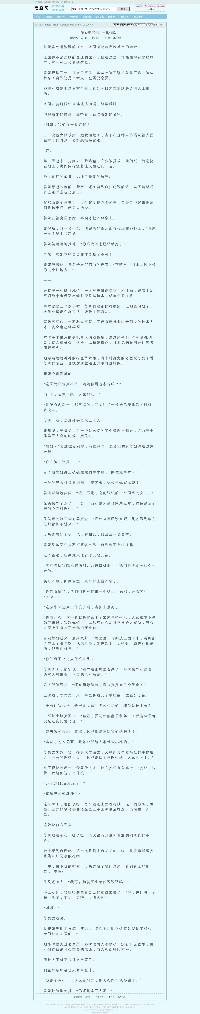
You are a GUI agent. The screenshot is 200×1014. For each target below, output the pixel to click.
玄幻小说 (87, 17)
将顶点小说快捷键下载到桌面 (48, 2)
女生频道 (48, 17)
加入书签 (117, 38)
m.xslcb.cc (150, 9)
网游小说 (112, 17)
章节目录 (95, 38)
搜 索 (123, 9)
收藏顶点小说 (68, 2)
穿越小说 (74, 17)
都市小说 (61, 17)
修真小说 (100, 17)
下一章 (107, 38)
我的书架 (138, 17)
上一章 (84, 38)
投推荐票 (74, 38)
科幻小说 (125, 17)
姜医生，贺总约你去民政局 (63, 25)
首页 (38, 17)
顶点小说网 (50, 8)
